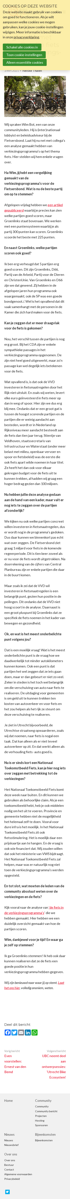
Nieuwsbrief (11, 1145)
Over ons (10, 1154)
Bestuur (9, 1164)
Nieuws (9, 1134)
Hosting (39, 1120)
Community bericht (46, 1111)
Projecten (41, 1115)
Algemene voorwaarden (18, 1174)
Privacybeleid (12, 1178)
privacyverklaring (26, 37)
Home (8, 1101)
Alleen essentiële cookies (24, 62)
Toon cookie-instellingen (24, 55)
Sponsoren (41, 1125)
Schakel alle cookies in (22, 47)
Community (43, 1101)
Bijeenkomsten (45, 1134)
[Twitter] (7, 1192)
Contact (9, 1169)
